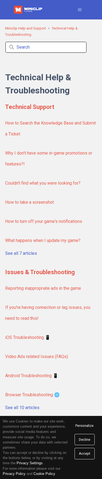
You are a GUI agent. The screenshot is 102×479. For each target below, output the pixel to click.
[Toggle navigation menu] (79, 9)
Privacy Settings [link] (30, 463)
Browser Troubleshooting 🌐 (32, 394)
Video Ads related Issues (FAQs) (36, 356)
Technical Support (29, 107)
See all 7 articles (21, 253)
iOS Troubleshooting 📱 (27, 337)
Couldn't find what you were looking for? (43, 183)
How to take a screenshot (29, 202)
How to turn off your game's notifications (43, 221)
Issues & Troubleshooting (40, 272)
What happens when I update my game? (43, 240)
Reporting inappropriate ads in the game (43, 288)
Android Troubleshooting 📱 (31, 375)
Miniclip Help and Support (25, 28)
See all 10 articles (22, 407)
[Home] (28, 10)
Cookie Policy (44, 474)
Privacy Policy (14, 474)
